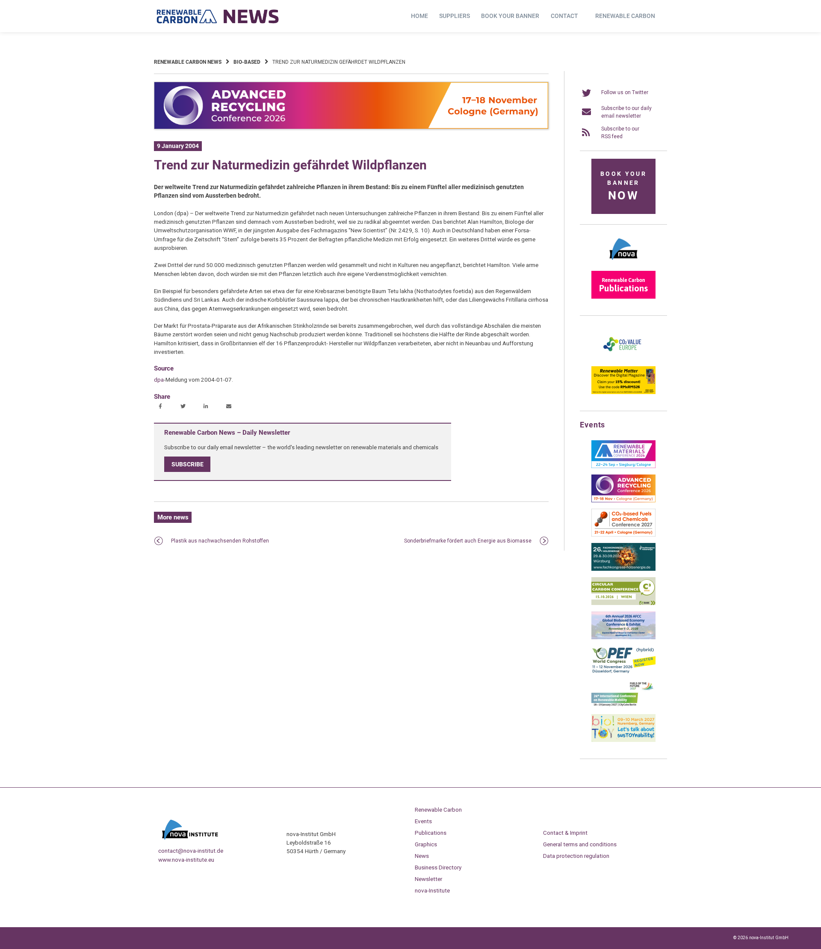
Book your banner (510, 15)
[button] (161, 406)
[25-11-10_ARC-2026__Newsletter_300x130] (623, 501)
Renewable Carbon (625, 15)
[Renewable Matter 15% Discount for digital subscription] (623, 392)
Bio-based (246, 62)
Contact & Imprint (565, 832)
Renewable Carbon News (187, 62)
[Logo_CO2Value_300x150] (623, 358)
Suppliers (454, 15)
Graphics (426, 844)
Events (423, 821)
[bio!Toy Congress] (623, 740)
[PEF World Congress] (623, 672)
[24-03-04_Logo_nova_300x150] (623, 263)
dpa (159, 379)
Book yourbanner (623, 186)
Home (419, 15)
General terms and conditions (580, 844)
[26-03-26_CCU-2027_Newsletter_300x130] (623, 535)
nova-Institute (432, 890)
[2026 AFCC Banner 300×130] (623, 638)
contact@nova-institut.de (190, 850)
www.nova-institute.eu (186, 859)
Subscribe (187, 464)
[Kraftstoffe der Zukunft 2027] (623, 706)
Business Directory (438, 867)
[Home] (218, 16)
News (422, 855)
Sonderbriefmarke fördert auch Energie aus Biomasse (468, 541)
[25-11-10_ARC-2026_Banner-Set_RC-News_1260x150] (351, 127)
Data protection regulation (576, 855)
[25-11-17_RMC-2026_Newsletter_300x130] (623, 466)
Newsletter (428, 878)
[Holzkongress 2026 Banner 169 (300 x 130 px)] (623, 569)
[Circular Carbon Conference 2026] (623, 603)
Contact (564, 15)
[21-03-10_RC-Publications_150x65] (623, 297)
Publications (430, 832)
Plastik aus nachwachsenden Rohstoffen (220, 541)
